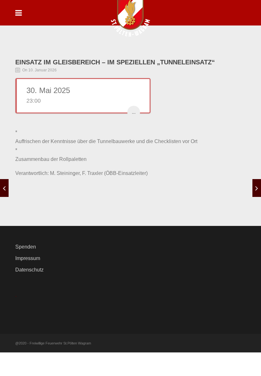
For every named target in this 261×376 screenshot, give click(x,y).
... (134, 112)
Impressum (27, 258)
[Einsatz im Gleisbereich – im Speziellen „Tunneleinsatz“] (4, 188)
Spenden (25, 246)
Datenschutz (29, 269)
